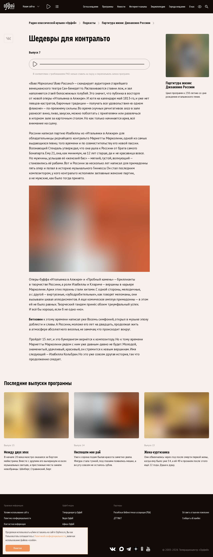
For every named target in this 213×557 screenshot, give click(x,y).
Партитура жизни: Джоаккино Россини (126, 23)
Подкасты (89, 23)
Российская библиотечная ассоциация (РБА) (132, 512)
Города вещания (177, 6)
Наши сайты (29, 6)
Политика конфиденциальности (17, 518)
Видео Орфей (67, 518)
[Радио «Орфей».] (48, 6)
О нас (191, 6)
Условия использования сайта (16, 512)
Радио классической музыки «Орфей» (53, 23)
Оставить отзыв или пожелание (195, 512)
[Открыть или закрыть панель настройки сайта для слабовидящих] (199, 6)
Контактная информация (15, 524)
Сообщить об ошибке (191, 518)
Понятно (17, 548)
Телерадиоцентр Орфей (72, 512)
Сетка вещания (90, 6)
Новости (121, 6)
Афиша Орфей (68, 524)
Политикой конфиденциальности (50, 536)
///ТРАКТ (118, 518)
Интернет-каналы (138, 6)
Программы (107, 6)
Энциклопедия (158, 6)
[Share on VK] (8, 38)
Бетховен (36, 319)
